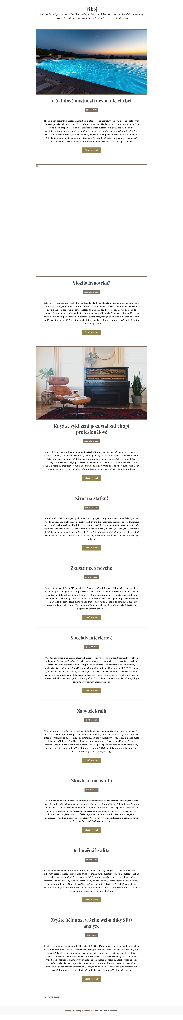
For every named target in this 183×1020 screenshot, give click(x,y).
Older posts (53, 997)
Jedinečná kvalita (92, 850)
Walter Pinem (111, 1011)
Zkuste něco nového (91, 568)
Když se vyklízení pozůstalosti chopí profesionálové (91, 429)
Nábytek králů (91, 711)
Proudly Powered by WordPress (78, 1011)
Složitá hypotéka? (91, 283)
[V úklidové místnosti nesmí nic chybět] (91, 62)
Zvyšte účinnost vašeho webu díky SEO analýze (91, 923)
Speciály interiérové (91, 637)
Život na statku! (91, 498)
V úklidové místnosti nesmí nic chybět (91, 100)
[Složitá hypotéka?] (91, 220)
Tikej (91, 9)
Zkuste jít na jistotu (91, 780)
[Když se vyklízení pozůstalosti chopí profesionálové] (91, 383)
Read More (90, 150)
